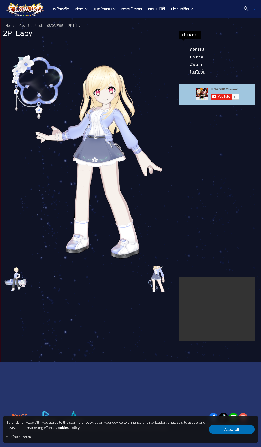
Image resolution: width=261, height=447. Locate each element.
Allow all (231, 429)
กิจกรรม (197, 49)
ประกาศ (196, 57)
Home (10, 25)
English (26, 437)
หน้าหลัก (61, 9)
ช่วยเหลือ (180, 9)
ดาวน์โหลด (131, 9)
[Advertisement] (217, 309)
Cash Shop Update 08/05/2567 (41, 25)
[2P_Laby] (87, 153)
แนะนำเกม (102, 9)
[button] (247, 9)
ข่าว (79, 9)
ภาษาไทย (12, 437)
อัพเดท (196, 64)
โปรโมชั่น (197, 72)
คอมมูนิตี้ (156, 9)
